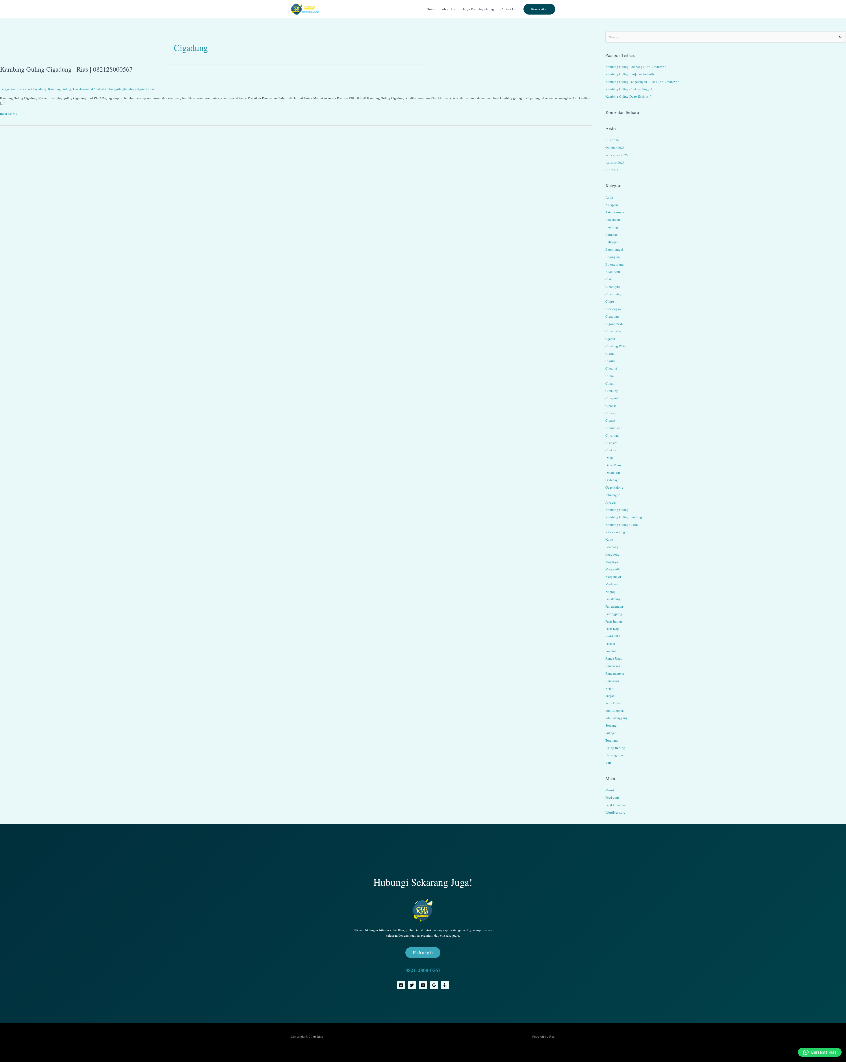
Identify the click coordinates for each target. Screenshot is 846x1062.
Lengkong (612, 554)
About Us (448, 9)
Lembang (611, 547)
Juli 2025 (611, 169)
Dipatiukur (612, 472)
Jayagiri (610, 502)
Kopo (609, 539)
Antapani (611, 205)
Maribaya (611, 584)
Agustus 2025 (615, 162)
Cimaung (611, 390)
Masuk (610, 790)
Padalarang (613, 599)
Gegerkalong (614, 487)
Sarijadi (610, 695)
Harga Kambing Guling (478, 9)
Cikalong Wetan (616, 346)
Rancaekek (613, 666)
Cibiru (609, 301)
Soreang (611, 725)
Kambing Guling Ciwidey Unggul (628, 89)
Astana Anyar (614, 212)
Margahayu (613, 576)
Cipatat (610, 420)
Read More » (9, 113)
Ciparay (610, 413)
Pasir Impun (613, 621)
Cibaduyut (612, 286)
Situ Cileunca (614, 710)
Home (431, 9)
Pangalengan (614, 606)
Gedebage (612, 480)
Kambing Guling (59, 89)
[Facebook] (401, 985)
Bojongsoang (614, 264)
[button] (539, 9)
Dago (609, 457)
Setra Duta (612, 703)
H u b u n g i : (423, 952)
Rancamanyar (614, 673)
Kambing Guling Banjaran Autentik (630, 74)
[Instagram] (423, 985)
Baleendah (612, 219)
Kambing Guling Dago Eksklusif (628, 96)
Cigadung (39, 89)
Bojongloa (612, 257)
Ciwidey (611, 450)
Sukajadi (611, 733)
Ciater (609, 279)
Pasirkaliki (612, 636)
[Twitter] (412, 985)
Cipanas (610, 405)
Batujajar (611, 242)
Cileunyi (611, 368)
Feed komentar (615, 805)
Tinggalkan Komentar (15, 89)
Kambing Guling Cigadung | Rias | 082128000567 (66, 69)
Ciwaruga (612, 435)
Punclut (610, 651)
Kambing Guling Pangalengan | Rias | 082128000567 (642, 81)
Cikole (609, 353)
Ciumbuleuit (613, 428)
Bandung (611, 227)
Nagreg (610, 591)
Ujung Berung (615, 747)
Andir (609, 197)
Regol (609, 688)
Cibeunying (613, 294)
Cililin (609, 376)
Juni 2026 (612, 140)
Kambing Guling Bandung (623, 517)
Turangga (611, 740)
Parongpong (613, 614)
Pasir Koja (612, 628)
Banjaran (611, 234)
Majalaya (611, 562)
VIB (608, 762)
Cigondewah (614, 324)
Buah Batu (612, 271)
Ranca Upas (613, 658)
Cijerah (610, 338)
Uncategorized (83, 89)
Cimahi (610, 383)
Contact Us (508, 9)
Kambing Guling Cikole (621, 524)
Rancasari (612, 681)
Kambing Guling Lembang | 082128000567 (635, 66)
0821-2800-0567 (423, 970)
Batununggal (614, 249)
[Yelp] (445, 985)
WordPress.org (615, 812)
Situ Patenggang (616, 718)
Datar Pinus (613, 465)
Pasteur (610, 643)
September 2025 (616, 155)
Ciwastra (611, 443)
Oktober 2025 (615, 147)
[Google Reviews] (434, 985)
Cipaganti (612, 398)
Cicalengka (613, 309)
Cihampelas (613, 331)
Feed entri (612, 797)
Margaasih (612, 569)
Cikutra (610, 361)
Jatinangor (612, 495)
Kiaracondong (615, 532)
